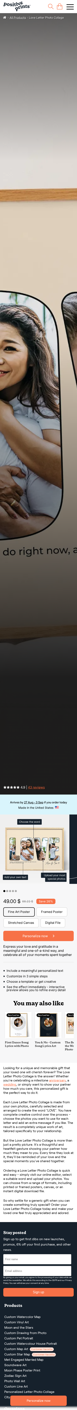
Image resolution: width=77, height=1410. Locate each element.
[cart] (59, 6)
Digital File (53, 923)
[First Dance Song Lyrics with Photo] (18, 1037)
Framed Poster (52, 912)
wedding (9, 1084)
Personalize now (39, 1400)
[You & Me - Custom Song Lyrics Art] (48, 1037)
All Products (18, 17)
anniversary (57, 1080)
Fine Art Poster (19, 912)
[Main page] (17, 6)
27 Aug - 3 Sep (33, 802)
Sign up (38, 1292)
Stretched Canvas (21, 923)
